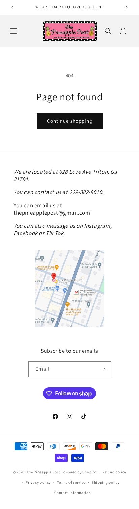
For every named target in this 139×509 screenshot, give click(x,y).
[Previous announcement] (12, 7)
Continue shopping (69, 121)
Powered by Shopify (78, 472)
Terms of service (71, 482)
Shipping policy (106, 482)
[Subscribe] (103, 369)
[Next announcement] (126, 7)
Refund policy (114, 472)
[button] (13, 31)
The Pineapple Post (43, 472)
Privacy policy (38, 482)
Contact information (72, 492)
